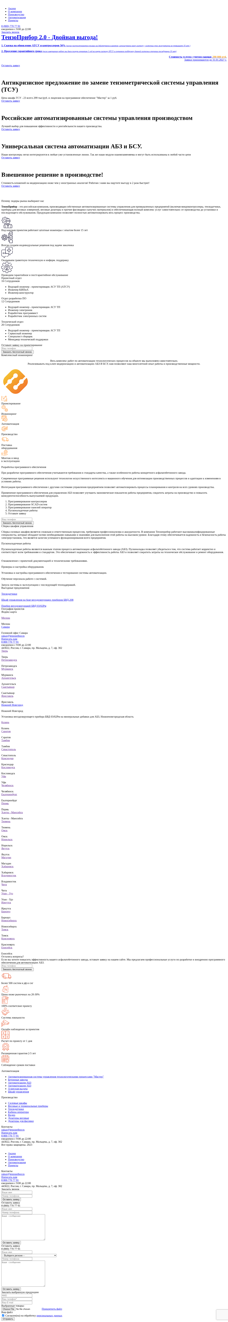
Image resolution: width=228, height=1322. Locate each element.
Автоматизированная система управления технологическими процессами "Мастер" (56, 1076)
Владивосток (8, 875)
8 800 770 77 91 (10, 641)
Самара (5, 626)
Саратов (6, 731)
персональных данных (49, 1315)
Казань (5, 722)
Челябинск (7, 785)
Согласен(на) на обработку (33, 1315)
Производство (16, 14)
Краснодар (7, 758)
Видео (11, 1115)
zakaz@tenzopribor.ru (13, 635)
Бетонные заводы (18, 1079)
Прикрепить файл (52, 1308)
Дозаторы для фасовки (21, 1121)
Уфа (3, 776)
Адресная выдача (18, 1088)
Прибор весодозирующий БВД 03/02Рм (23, 605)
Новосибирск (9, 920)
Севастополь (8, 749)
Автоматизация (17, 17)
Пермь (5, 803)
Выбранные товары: (12, 1305)
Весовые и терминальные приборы (28, 1106)
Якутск (5, 848)
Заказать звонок (10, 32)
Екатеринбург (9, 794)
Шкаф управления (18, 1091)
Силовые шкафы (17, 1103)
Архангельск (8, 678)
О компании (15, 11)
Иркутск (6, 902)
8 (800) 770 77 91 (10, 26)
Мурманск (7, 669)
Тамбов (5, 740)
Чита (4, 884)
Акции (12, 8)
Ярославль (7, 696)
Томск (4, 929)
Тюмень (5, 821)
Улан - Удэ (7, 893)
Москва (5, 617)
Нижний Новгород (12, 705)
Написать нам (9, 638)
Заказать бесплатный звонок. (17, 352)
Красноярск (8, 938)
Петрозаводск (9, 659)
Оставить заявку (10, 65)
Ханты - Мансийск (12, 812)
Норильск (7, 839)
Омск (4, 830)
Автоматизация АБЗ (19, 1082)
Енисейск (6, 947)
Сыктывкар (8, 687)
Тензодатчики (9, 593)
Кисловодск (8, 767)
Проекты (13, 20)
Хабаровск (7, 866)
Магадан (6, 857)
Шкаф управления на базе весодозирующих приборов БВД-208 (37, 599)
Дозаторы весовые (18, 1118)
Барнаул (5, 911)
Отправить (8, 1319)
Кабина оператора (18, 1112)
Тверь (4, 650)
